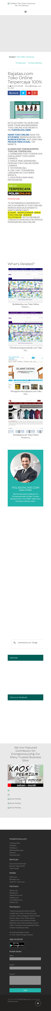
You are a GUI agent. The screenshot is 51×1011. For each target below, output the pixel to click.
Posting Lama (21, 63)
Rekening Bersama (16, 850)
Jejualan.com (14, 897)
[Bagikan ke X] (23, 93)
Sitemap (12, 853)
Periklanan (13, 848)
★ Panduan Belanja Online (19, 932)
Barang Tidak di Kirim (17, 866)
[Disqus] (25, 543)
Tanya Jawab (14, 868)
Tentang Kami (14, 843)
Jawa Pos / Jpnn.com (17, 882)
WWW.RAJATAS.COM (30, 137)
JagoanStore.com (15, 895)
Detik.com (13, 877)
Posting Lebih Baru (35, 63)
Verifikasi (12, 845)
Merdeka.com (14, 879)
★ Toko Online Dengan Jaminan (21, 935)
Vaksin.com (13, 890)
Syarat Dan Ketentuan (17, 864)
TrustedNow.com (15, 900)
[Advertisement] (25, 33)
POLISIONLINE (17, 86)
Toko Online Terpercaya (25, 57)
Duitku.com (13, 902)
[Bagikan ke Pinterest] (29, 93)
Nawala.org (13, 893)
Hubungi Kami (14, 855)
